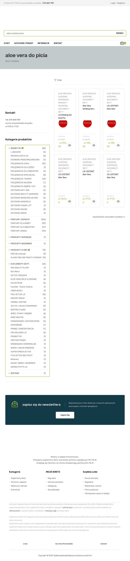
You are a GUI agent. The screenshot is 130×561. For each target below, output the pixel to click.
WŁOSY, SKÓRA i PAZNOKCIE (23, 363)
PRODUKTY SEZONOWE (21, 237)
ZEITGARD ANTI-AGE (20, 190)
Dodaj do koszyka (69, 145)
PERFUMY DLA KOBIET (21, 223)
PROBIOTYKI (16, 336)
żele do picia (67, 507)
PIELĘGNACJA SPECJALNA (23, 175)
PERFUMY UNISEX (19, 231)
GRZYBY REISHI (18, 298)
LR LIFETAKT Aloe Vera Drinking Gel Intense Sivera (113, 176)
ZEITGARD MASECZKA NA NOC (24, 198)
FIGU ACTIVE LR (18, 294)
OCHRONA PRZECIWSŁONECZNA (25, 160)
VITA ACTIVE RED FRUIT (21, 355)
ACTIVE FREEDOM (19, 275)
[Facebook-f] (59, 538)
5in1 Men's (15, 271)
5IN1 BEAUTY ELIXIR (20, 268)
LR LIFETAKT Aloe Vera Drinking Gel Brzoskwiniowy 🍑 (64, 176)
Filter (59, 80)
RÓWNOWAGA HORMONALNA (23, 344)
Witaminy (15, 359)
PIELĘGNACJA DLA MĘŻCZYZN (24, 171)
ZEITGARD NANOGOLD (21, 201)
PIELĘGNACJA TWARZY (21, 179)
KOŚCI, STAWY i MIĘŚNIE (21, 313)
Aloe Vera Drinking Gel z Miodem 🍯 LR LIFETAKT (89, 107)
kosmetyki (63, 460)
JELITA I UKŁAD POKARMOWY (24, 306)
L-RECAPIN (16, 152)
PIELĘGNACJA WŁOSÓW (21, 182)
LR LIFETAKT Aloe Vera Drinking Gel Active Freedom (113, 107)
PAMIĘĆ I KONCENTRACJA (22, 329)
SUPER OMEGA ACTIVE (21, 351)
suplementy (48, 460)
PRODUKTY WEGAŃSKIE (21, 243)
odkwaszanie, (14, 511)
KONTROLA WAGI (18, 310)
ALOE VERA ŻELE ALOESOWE (23, 279)
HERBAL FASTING (18, 302)
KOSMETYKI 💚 (17, 148)
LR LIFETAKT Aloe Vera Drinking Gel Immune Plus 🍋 (88, 173)
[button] (65, 415)
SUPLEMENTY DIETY (20, 264)
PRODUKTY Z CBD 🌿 (20, 250)
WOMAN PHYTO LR (19, 367)
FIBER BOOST (17, 290)
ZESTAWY (15, 373)
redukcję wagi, (51, 511)
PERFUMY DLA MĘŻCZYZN (22, 227)
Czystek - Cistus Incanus (22, 287)
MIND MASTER (17, 317)
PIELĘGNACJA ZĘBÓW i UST (23, 186)
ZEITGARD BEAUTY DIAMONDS (24, 194)
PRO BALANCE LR (19, 332)
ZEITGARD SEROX (19, 213)
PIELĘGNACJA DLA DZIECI (22, 167)
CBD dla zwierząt (18, 254)
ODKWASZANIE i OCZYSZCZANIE (25, 321)
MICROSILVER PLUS (19, 156)
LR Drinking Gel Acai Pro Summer (64, 116)
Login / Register (117, 3)
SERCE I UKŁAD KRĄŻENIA (22, 348)
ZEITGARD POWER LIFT (21, 205)
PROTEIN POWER (18, 340)
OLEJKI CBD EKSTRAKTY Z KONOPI (26, 257)
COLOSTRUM (16, 283)
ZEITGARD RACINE (19, 209)
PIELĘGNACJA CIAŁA (20, 163)
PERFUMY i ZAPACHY (20, 219)
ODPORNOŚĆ (63, 100)
